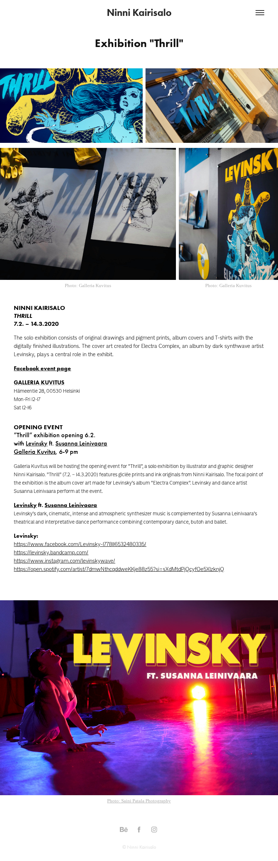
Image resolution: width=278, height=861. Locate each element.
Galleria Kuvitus (34, 452)
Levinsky (36, 443)
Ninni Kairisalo (139, 12)
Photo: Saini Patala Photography (139, 801)
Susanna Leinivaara (81, 443)
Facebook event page (42, 368)
